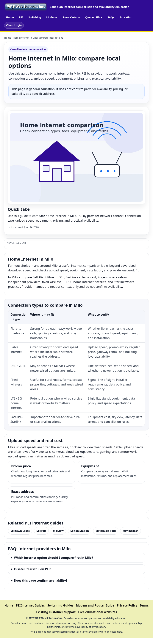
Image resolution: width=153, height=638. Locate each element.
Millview (58, 531)
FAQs (110, 17)
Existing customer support (56, 612)
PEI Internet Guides (30, 605)
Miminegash (130, 531)
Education (125, 17)
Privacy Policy (127, 605)
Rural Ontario (71, 17)
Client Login (14, 25)
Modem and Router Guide (95, 605)
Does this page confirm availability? (40, 580)
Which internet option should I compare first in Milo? (53, 558)
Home (10, 17)
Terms (144, 605)
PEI (21, 17)
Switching (34, 17)
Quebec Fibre (93, 17)
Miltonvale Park (106, 531)
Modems (51, 17)
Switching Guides (60, 605)
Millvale (41, 531)
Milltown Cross (20, 531)
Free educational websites (97, 612)
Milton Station (79, 531)
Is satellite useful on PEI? (32, 569)
